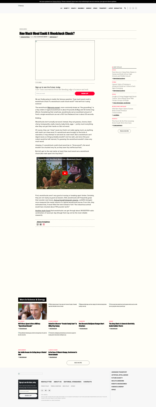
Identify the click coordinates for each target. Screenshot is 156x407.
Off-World (21, 321)
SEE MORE (78, 363)
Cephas (40, 82)
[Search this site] (125, 8)
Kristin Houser (23, 328)
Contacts (88, 382)
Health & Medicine (117, 381)
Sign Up (84, 93)
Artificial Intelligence (119, 375)
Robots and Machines (119, 384)
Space (95, 8)
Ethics (114, 70)
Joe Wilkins (116, 115)
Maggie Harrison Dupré (119, 78)
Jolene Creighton (25, 37)
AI (61, 8)
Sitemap (73, 386)
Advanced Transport (119, 372)
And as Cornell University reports (66, 200)
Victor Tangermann (118, 103)
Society (66, 8)
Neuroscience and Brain (119, 106)
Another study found (42, 211)
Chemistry (82, 321)
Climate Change (53, 350)
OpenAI (114, 82)
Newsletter (118, 8)
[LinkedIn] (41, 224)
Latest (111, 8)
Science (88, 8)
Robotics (114, 118)
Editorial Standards (72, 382)
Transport (102, 8)
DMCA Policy (66, 386)
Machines (81, 8)
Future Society (117, 378)
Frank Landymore (117, 125)
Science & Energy (23, 29)
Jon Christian (127, 103)
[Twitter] (44, 224)
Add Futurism (53, 37)
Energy (111, 321)
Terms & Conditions (56, 386)
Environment (22, 350)
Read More (124, 131)
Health (73, 8)
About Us (58, 382)
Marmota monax (53, 107)
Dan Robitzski (53, 328)
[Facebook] (37, 224)
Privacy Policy (56, 1)
